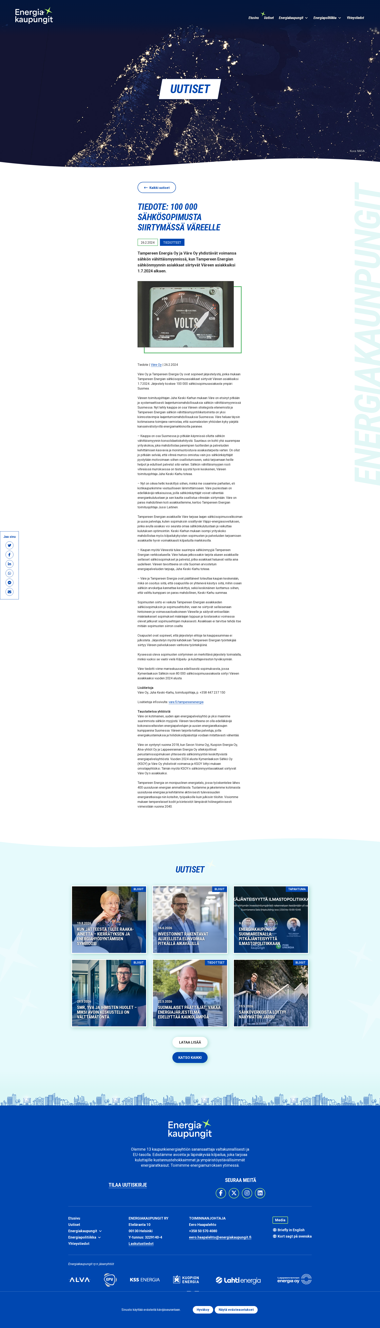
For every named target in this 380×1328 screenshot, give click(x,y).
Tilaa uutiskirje (128, 1185)
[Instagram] (247, 1193)
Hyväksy (203, 1310)
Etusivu (254, 18)
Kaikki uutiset (159, 188)
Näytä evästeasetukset (236, 1310)
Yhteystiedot (355, 18)
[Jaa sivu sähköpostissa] (9, 592)
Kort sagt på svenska (294, 1236)
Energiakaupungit (291, 18)
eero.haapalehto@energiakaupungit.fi (220, 1237)
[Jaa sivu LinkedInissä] (9, 564)
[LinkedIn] (260, 1193)
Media (280, 1220)
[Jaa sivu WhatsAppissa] (9, 573)
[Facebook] (221, 1193)
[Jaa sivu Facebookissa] (9, 555)
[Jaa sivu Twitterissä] (9, 545)
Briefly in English (291, 1230)
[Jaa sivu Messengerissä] (9, 583)
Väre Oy (156, 365)
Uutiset (269, 18)
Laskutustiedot (141, 1243)
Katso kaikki (190, 1057)
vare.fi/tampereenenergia (186, 702)
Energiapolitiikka (325, 18)
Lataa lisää (190, 1042)
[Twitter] (234, 1193)
